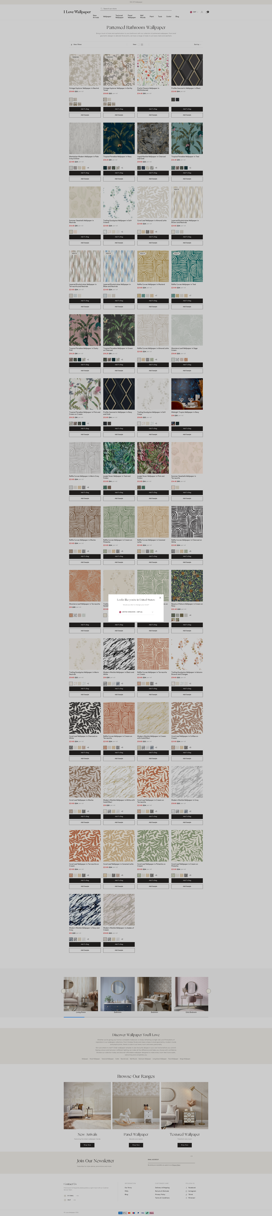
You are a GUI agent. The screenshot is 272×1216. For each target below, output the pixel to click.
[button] (160, 598)
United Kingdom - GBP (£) (132, 612)
